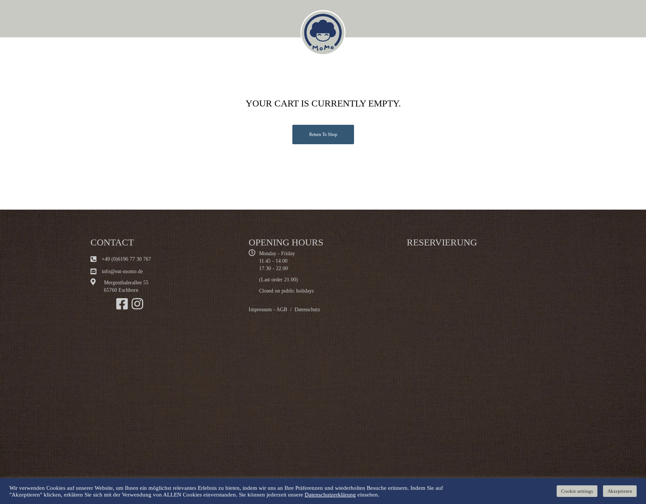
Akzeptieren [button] (619, 491)
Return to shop (323, 134)
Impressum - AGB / (272, 309)
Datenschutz (307, 309)
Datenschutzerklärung (330, 495)
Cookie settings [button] (577, 491)
